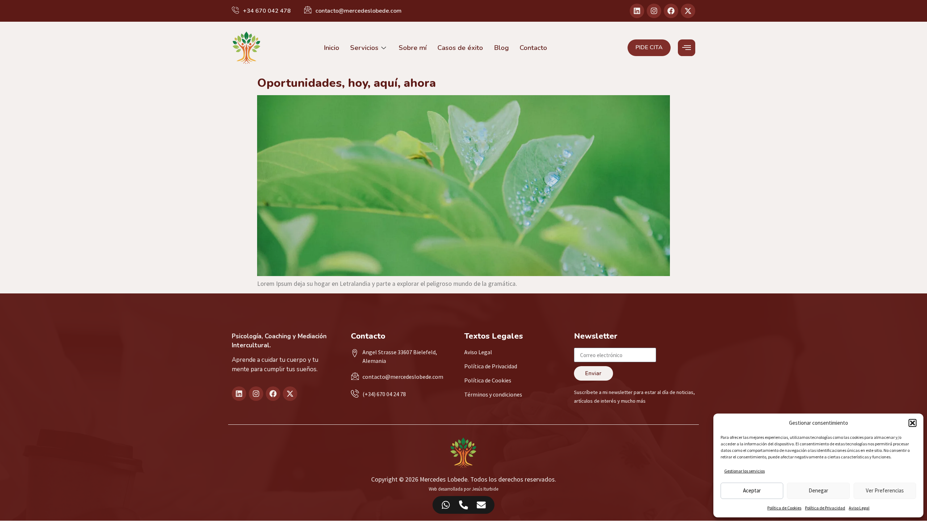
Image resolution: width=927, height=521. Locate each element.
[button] (912, 423)
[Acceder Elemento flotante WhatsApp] (446, 505)
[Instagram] (654, 11)
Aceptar (752, 490)
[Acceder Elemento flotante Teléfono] (464, 505)
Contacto (533, 47)
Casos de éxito (460, 47)
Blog (501, 47)
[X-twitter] (688, 11)
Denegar (818, 490)
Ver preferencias (885, 490)
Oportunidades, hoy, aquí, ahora (346, 83)
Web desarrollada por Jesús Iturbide (463, 489)
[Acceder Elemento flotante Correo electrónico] (481, 505)
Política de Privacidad (825, 508)
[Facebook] (671, 11)
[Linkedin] (637, 11)
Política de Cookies (784, 508)
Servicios (364, 47)
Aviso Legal (859, 508)
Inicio (331, 47)
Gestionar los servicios (744, 471)
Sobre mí (413, 47)
